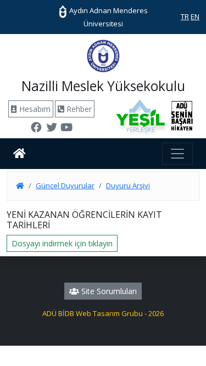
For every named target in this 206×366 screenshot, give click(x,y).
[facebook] (36, 128)
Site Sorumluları (108, 291)
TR (185, 16)
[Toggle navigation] (177, 154)
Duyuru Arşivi (128, 185)
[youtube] (66, 128)
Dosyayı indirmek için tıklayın (62, 243)
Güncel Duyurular (65, 185)
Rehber (78, 109)
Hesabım (34, 109)
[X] (51, 128)
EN (195, 16)
